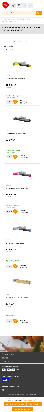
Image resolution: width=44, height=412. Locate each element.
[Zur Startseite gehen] (5, 5)
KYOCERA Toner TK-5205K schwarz (16, 133)
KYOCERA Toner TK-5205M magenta (17, 188)
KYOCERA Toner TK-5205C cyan (15, 243)
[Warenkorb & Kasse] (24, 5)
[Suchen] (39, 13)
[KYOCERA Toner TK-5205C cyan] (22, 229)
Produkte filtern (22, 41)
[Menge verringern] (7, 102)
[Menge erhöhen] (12, 102)
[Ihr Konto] (13, 5)
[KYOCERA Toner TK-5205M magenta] (22, 174)
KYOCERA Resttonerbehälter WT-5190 (17, 298)
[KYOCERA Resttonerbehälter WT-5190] (22, 284)
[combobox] (19, 13)
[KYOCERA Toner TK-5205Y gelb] (22, 64)
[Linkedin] (3, 390)
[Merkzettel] (19, 5)
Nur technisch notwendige (15, 404)
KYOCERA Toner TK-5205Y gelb (15, 79)
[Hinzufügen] (15, 102)
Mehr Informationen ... (30, 400)
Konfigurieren (34, 404)
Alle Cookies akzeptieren (22, 409)
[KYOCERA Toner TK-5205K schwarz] (22, 119)
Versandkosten (33, 394)
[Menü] (30, 5)
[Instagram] (7, 390)
